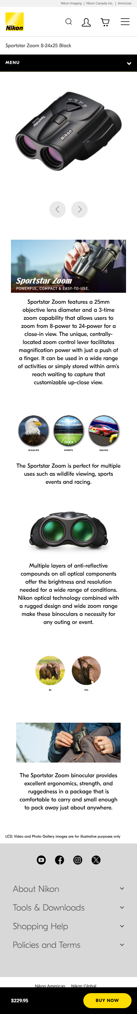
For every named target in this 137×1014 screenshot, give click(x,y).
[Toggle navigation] (125, 21)
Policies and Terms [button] (46, 945)
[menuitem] (50, 986)
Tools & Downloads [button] (48, 908)
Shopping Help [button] (40, 926)
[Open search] (68, 21)
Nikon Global (83, 986)
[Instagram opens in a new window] (77, 859)
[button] (57, 209)
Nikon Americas (50, 986)
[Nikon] (15, 21)
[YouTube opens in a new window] (41, 859)
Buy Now (107, 1000)
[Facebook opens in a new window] (59, 859)
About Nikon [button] (36, 889)
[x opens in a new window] (96, 859)
